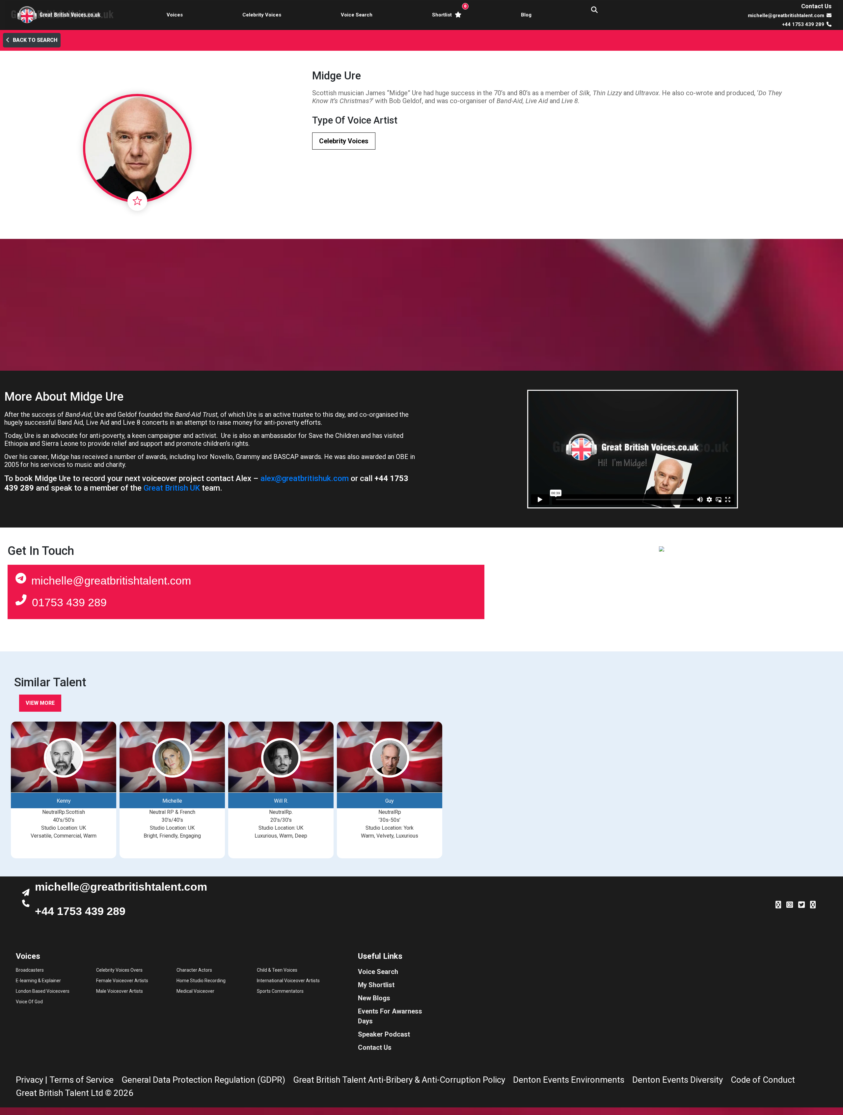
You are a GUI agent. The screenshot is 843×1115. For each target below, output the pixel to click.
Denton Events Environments (568, 1080)
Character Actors (194, 970)
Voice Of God (29, 1001)
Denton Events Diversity (677, 1080)
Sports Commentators (280, 991)
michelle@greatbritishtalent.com (111, 581)
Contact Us (816, 6)
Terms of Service (81, 1080)
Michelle (172, 801)
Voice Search (356, 15)
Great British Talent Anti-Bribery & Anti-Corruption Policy (399, 1080)
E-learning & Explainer (38, 980)
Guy (389, 801)
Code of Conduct (763, 1080)
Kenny (64, 801)
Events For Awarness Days (390, 1016)
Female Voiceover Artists (122, 980)
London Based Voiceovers (42, 991)
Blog (526, 15)
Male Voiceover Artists (119, 991)
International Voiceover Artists (288, 980)
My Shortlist (376, 985)
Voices (175, 15)
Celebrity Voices (261, 15)
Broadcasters (30, 970)
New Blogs (374, 998)
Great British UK (172, 488)
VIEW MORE (40, 703)
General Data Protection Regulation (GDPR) (203, 1080)
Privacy (29, 1080)
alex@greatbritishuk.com (304, 478)
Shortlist (448, 11)
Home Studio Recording (201, 980)
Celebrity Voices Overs (119, 970)
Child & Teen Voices (277, 970)
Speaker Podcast (384, 1034)
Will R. (281, 801)
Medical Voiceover (195, 991)
